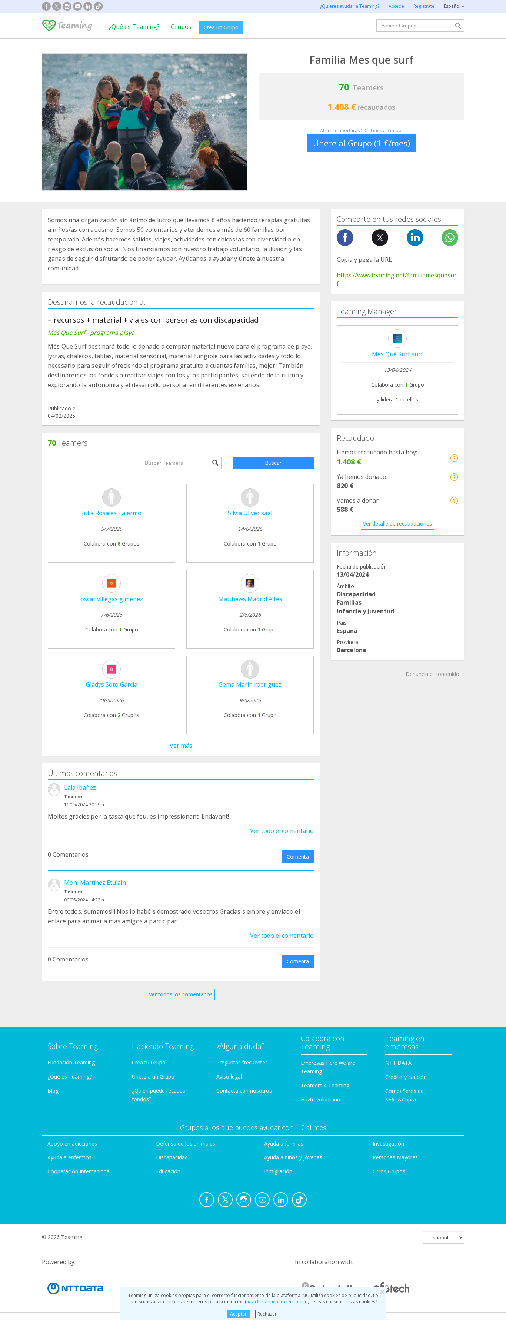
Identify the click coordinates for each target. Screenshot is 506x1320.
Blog (53, 1090)
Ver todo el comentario (282, 831)
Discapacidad (172, 1157)
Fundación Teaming (71, 1062)
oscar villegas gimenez (111, 599)
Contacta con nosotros (244, 1090)
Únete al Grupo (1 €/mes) (361, 143)
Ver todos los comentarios (181, 994)
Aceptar (238, 1314)
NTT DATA (398, 1062)
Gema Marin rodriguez (250, 684)
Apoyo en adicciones (72, 1143)
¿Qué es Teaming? (134, 27)
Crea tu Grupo (149, 1062)
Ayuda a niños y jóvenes (293, 1157)
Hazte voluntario (320, 1099)
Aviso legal (229, 1076)
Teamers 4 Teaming (325, 1085)
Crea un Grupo (221, 27)
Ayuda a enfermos (69, 1157)
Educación (168, 1171)
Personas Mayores (395, 1157)
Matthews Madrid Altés (250, 599)
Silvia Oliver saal (250, 513)
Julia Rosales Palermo (112, 513)
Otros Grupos (389, 1171)
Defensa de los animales (185, 1143)
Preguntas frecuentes (242, 1062)
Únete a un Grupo (153, 1076)
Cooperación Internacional (79, 1171)
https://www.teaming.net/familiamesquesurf (397, 279)
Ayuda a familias (283, 1143)
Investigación (388, 1143)
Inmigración (278, 1171)
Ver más (181, 745)
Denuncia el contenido (432, 673)
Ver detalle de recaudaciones (397, 523)
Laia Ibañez (80, 787)
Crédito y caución (406, 1076)
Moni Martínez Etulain (95, 883)
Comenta (298, 856)
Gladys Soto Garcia (111, 684)
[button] (454, 458)
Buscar (273, 462)
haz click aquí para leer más (275, 1302)
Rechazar (267, 1314)
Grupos (181, 27)
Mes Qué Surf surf (397, 354)
